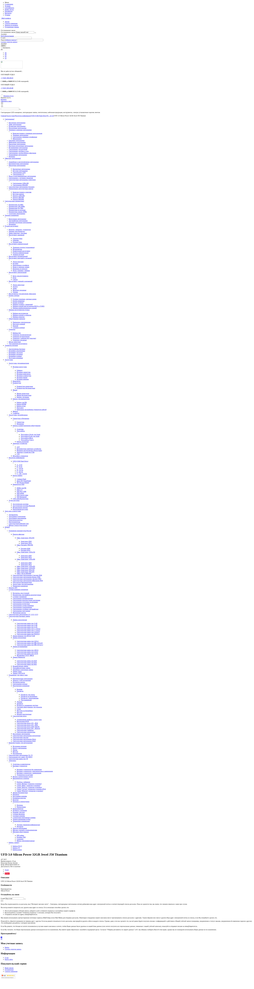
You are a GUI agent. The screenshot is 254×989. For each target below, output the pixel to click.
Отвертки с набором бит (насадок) (24, 338)
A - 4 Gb (19, 465)
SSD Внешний (22, 497)
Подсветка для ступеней (21, 593)
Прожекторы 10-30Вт (16, 205)
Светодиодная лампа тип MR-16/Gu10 (30, 643)
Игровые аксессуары (20, 367)
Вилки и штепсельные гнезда (23, 776)
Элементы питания (11, 345)
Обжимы (16, 240)
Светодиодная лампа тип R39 (27, 661)
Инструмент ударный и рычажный (20, 281)
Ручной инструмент (11, 226)
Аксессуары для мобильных (18, 415)
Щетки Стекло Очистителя (18, 525)
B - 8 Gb (19, 466)
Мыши (15, 390)
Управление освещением (21, 821)
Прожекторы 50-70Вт (16, 208)
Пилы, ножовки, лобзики (21, 270)
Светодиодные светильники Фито (24, 739)
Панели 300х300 (18, 197)
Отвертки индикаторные (21, 336)
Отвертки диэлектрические (22, 335)
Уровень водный (18, 254)
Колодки (16, 800)
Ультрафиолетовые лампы (21, 668)
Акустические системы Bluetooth (24, 506)
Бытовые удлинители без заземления (29, 769)
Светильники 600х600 (20, 185)
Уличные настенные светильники (20, 222)
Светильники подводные (21, 604)
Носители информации (23, 116)
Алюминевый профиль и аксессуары (29, 719)
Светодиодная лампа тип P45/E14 (28, 634)
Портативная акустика (20, 509)
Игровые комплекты (24, 374)
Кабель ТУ (16, 848)
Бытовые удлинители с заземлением (29, 773)
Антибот (4, 34)
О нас (7, 958)
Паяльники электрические (22, 322)
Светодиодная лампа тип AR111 (27, 650)
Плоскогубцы (17, 242)
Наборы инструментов (20, 313)
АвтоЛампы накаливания (17, 518)
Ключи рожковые (19, 301)
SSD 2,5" (20, 490)
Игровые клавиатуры (24, 376)
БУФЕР (7, 527)
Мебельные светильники (17, 142)
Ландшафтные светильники (18, 221)
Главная (3, 116)
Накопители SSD (18, 484)
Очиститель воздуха (15, 520)
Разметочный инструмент (21, 251)
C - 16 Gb (20, 468)
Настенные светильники (17, 123)
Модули (15, 752)
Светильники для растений (18, 149)
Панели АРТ (13, 588)
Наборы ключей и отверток (22, 315)
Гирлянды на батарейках (29, 696)
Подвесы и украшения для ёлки (27, 705)
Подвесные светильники (17, 126)
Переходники (21, 807)
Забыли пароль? (11, 40)
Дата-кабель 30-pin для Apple (30, 434)
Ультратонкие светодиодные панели (21, 188)
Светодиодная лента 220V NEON (28, 727)
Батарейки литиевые (16, 354)
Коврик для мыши (23, 397)
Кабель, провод (14, 842)
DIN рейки (20, 835)
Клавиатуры (17, 383)
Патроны (20, 805)
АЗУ (18, 447)
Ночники (12, 156)
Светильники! (9, 119)
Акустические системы (20, 504)
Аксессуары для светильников (23, 584)
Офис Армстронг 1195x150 (26, 552)
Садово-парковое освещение (18, 589)
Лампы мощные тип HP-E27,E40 (24, 636)
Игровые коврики (23, 379)
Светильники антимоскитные (23, 598)
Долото (15, 286)
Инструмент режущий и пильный (20, 258)
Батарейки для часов (16, 352)
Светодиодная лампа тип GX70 (27, 654)
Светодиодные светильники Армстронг (22, 180)
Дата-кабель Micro (27, 438)
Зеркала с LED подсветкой (22, 680)
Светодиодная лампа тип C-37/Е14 (28, 629)
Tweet (7, 870)
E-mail (3, 38)
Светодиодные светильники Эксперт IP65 (27, 579)
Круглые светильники (20, 171)
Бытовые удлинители (20, 766)
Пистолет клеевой (19, 324)
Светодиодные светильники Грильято (21, 187)
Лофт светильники (15, 124)
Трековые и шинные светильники (20, 130)
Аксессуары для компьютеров (19, 363)
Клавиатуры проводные (25, 386)
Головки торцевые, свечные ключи (24, 299)
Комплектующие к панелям (22, 192)
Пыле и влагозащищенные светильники (22, 176)
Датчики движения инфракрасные (28, 825)
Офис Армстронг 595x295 (25, 572)
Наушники (20, 424)
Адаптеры (20, 429)
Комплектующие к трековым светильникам (27, 133)
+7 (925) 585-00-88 (7, 88)
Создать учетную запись (9, 42)
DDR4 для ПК (21, 488)
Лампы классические (20, 620)
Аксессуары (11, 116)
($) (6, 53)
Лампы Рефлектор (19, 657)
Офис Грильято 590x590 (25, 545)
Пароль (3, 40)
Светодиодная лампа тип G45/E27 (28, 632)
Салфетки (16, 413)
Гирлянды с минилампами (29, 698)
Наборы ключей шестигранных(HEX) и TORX (28, 306)
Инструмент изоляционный (18, 256)
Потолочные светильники (17, 128)
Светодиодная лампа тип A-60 (27, 623)
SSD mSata (20, 493)
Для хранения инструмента (18, 343)
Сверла (15, 279)
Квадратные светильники (21, 169)
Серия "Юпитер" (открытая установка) (30, 791)
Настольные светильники (21, 734)
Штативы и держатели (20, 456)
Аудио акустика (14, 500)
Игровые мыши (22, 377)
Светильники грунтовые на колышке (25, 602)
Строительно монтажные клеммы (24, 817)
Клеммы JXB (21, 837)
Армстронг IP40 (26, 541)
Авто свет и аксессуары (13, 511)
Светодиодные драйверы (25, 730)
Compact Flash (21, 479)
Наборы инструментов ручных (19, 310)
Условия (7, 6)
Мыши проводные (23, 393)
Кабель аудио (21, 406)
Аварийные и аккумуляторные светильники (24, 162)
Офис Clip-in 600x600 (24, 573)
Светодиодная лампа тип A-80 (27, 625)
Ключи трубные (18, 303)
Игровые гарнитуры (23, 372)
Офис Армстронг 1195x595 (26, 568)
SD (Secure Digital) (23, 482)
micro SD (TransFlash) (24, 481)
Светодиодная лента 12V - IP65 (27, 725)
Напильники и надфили (21, 265)
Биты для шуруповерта (20, 276)
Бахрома (19, 689)
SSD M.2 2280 (21, 491)
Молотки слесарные (19, 290)
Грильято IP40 (25, 548)
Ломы (15, 288)
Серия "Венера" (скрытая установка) (29, 784)
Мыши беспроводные (24, 395)
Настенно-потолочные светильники (21, 146)
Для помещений (26, 700)
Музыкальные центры (20, 507)
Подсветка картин (19, 682)
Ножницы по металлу (20, 269)
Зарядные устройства (20, 443)
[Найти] (20, 109)
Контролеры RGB (23, 721)
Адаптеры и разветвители (21, 764)
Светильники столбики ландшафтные (25, 609)
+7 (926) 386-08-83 (7, 78)
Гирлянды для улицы (28, 694)
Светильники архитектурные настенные (26, 600)
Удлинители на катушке (25, 775)
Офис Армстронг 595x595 (25, 538)
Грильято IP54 (25, 550)
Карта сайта (9, 959)
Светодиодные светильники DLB (24, 741)
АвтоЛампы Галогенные (17, 516)
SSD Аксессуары (22, 495)
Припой (15, 326)
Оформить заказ (6, 101)
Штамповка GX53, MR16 (25, 655)
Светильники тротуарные (21, 611)
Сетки (19, 709)
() (6, 55)
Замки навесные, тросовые (18, 233)
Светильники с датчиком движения (21, 178)
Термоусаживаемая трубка (21, 819)
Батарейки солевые (15, 356)
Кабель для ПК (22, 402)
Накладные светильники (17, 144)
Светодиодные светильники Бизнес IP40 (26, 577)
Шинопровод (17, 139)
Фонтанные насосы (19, 613)
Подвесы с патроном (20, 810)
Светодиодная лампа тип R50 (27, 662)
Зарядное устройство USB (25, 452)
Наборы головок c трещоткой (23, 304)
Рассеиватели (17, 753)
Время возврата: (6, 861)
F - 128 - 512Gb (22, 474)
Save (8, 873)
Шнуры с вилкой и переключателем (25, 830)
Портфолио (9, 11)
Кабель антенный (23, 441)
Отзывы (7, 15)
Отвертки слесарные (20, 340)
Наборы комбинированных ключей (25, 308)
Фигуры (19, 712)
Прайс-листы (9, 9)
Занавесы (20, 703)
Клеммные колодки (19, 798)
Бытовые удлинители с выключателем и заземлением (35, 771)
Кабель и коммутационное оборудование (26, 425)
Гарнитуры (20, 422)
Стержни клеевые (19, 327)
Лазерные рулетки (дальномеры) (24, 247)
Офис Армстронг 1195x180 (26, 559)
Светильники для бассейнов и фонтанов (22, 153)
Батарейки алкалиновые (17, 351)
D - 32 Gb (50, 116)
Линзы (15, 750)
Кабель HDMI (21, 404)
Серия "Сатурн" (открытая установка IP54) (31, 789)
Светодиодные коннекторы (26, 732)
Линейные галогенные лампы (23, 670)
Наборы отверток (19, 317)
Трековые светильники (20, 135)
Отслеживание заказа (8, 32)
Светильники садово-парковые (23, 605)
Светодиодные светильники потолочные (26, 735)
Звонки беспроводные (20, 792)
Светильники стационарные (22, 607)
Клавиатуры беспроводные (26, 388)
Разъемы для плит (19, 812)
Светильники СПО (19, 172)
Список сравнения (11, 23)
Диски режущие (18, 262)
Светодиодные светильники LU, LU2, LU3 (23, 614)
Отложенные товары (12, 27)
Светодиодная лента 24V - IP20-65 (28, 728)
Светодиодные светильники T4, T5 (21, 755)
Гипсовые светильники (17, 140)
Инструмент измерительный (18, 244)
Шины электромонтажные (26, 841)
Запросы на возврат (11, 25)
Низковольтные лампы (20, 666)
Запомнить (6, 48)
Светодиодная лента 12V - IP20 (27, 723)
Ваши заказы (9, 968)
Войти (3, 36)
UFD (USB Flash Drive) (39, 116)
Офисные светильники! (13, 158)
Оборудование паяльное (17, 319)
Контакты (8, 13)
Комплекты (16, 381)
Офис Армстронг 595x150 (25, 570)
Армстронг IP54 (26, 543)
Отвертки (12, 329)
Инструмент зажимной (16, 235)
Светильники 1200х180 (21, 183)
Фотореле (20, 826)
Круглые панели (18, 194)
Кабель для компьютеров (21, 399)
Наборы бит (17, 333)
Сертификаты (9, 8)
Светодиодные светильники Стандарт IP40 (27, 575)
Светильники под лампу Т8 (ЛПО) (20, 757)
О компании (9, 4)
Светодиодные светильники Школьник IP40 (28, 580)
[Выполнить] (35, 32)
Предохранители (14, 522)
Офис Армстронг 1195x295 (26, 566)
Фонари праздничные (24, 714)
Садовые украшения (19, 596)
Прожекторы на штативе (17, 210)
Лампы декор (17, 671)
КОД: (2, 865)
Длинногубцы (17, 238)
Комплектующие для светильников (21, 743)
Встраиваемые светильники (18, 147)
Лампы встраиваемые (20, 646)
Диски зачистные (18, 285)
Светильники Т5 (18, 174)
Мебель (15, 411)
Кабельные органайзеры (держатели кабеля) (32, 409)
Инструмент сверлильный (17, 272)
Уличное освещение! (12, 215)
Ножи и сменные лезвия (21, 267)
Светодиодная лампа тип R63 (27, 664)
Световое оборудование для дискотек (29, 707)
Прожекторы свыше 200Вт (18, 212)
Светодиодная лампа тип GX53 (27, 652)
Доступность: (5, 866)
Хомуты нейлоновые (20, 828)
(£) (6, 58)
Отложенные (9, 969)
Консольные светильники (17, 219)
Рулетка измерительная (20, 253)
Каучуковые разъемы (20, 796)
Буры (14, 278)
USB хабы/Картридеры (20, 498)
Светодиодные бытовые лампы (19, 616)
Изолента (16, 794)
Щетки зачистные (15, 342)
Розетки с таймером (23, 782)
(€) (6, 56)
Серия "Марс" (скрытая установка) (28, 785)
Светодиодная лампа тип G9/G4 (27, 641)
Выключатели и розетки (21, 778)
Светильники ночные (20, 684)
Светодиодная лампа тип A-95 (27, 627)
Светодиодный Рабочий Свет (19, 523)
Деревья (19, 702)
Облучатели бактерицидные (22, 582)
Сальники (20, 839)
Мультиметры (17, 249)
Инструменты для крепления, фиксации (22, 294)
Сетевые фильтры (19, 814)
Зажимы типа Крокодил (17, 231)
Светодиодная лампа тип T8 (18, 759)
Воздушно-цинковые (16, 358)
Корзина (3, 99)
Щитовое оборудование (21, 832)
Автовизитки (13, 515)
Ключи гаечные (14, 295)
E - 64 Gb (20, 472)
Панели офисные (18, 534)
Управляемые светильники (18, 155)
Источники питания (19, 746)
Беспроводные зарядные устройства (29, 449)
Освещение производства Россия (20, 531)
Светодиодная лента (19, 716)
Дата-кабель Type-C (27, 440)
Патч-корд (20, 408)
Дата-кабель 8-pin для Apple (30, 436)
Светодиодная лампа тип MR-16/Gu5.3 (30, 645)
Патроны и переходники (21, 801)
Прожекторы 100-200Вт (17, 206)
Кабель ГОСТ (17, 846)
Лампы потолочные (19, 637)
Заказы (7, 21)
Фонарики (12, 224)
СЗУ (18, 454)
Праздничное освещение (21, 686)
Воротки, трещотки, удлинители (20, 229)
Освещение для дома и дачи (18, 675)
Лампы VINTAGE (19, 673)
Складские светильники (17, 213)
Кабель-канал (17, 850)
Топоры (15, 292)
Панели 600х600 (18, 199)
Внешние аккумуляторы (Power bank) (29, 450)
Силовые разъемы (19, 816)
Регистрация (9, 36)
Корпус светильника (20, 748)
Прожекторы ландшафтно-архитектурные (27, 595)
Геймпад (19, 370)
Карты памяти (17, 475)
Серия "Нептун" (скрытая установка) (29, 787)
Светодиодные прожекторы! (14, 201)
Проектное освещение (20, 586)
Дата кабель (21, 431)
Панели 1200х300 (19, 196)
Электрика (12, 760)
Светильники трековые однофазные (25, 137)
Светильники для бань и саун (19, 151)
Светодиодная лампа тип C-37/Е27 (28, 630)
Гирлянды (20, 691)
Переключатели (18, 809)
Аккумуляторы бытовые (17, 349)
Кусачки (15, 263)
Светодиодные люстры (20, 737)
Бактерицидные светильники (19, 164)
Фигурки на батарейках (25, 711)
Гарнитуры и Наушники (21, 418)
